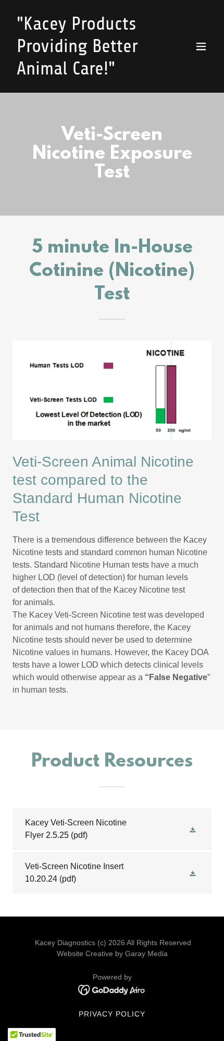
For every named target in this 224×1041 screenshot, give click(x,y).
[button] (201, 46)
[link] (82, 71)
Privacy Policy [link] (112, 1014)
